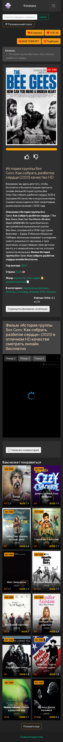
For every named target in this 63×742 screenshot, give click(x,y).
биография (34, 277)
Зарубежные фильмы (36, 287)
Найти (43, 17)
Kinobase (29, 5)
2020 (24, 265)
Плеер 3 (25, 358)
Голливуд (22, 291)
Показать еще (31, 726)
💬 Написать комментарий (23, 450)
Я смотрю (51, 364)
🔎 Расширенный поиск (18, 24)
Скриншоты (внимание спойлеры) (27, 308)
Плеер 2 (11, 358)
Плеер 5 (39, 358)
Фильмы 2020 (37, 291)
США (19, 271)
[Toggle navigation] (53, 6)
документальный (16, 281)
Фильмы (11, 291)
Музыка (51, 291)
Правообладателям (31, 736)
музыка (18, 277)
